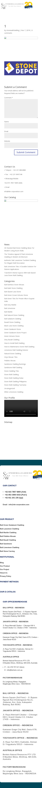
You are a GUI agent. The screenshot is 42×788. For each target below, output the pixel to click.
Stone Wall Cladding (11, 374)
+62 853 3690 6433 (13, 495)
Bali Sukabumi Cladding (12, 319)
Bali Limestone (9, 308)
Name (6, 122)
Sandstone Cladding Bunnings (15, 364)
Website (7, 141)
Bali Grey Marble (10, 305)
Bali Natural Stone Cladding (14, 315)
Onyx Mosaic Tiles (10, 357)
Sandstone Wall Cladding (13, 367)
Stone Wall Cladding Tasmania (15, 385)
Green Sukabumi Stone (12, 329)
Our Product (5, 566)
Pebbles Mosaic (10, 360)
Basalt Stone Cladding (12, 322)
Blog (2, 563)
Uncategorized (9, 388)
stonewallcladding (12, 30)
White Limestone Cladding (13, 392)
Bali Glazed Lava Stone (12, 292)
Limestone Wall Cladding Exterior (16, 350)
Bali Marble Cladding (8, 532)
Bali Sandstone (6, 544)
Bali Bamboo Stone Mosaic (14, 285)
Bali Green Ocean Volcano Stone (16, 295)
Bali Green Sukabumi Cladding (12, 525)
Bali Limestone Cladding (9, 547)
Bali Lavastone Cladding (9, 529)
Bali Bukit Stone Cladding (13, 288)
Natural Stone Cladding (12, 353)
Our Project (4, 569)
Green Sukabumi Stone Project (15, 333)
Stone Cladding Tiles (11, 371)
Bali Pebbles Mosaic (8, 536)
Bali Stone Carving (7, 551)
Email (6, 131)
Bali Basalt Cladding (8, 540)
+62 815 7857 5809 (13, 492)
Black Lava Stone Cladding (13, 326)
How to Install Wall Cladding (14, 343)
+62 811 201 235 (11, 498)
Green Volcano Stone (12, 336)
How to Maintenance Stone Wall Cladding (19, 347)
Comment (8, 98)
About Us (3, 573)
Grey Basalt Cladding (11, 340)
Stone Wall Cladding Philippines (15, 381)
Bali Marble (8, 312)
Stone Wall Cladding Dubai (13, 378)
